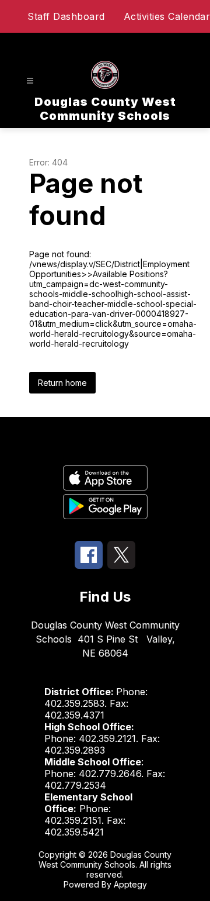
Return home (62, 383)
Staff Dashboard (66, 16)
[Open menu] (30, 81)
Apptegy (130, 884)
